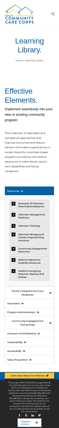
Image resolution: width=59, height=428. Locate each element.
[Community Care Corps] (19, 5)
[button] (29, 205)
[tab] (29, 191)
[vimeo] (39, 415)
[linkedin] (32, 415)
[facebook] (19, 415)
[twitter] (26, 415)
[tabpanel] (29, 240)
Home (19, 60)
